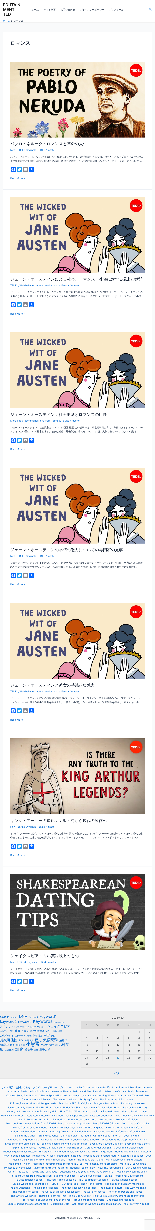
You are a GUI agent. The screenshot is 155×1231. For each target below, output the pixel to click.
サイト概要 (50, 9)
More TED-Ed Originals (23, 962)
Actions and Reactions (128, 1087)
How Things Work (70, 1111)
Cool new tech (77, 1095)
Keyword (33, 1017)
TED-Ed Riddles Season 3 (93, 1179)
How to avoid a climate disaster (101, 1111)
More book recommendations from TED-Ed (35, 420)
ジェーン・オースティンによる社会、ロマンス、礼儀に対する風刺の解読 (76, 279)
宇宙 (47, 1035)
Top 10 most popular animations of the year (46, 1199)
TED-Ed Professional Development (123, 1175)
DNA (23, 1016)
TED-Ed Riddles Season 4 (125, 1179)
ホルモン (4, 1031)
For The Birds (43, 1107)
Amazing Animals (17, 1091)
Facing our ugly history (21, 1107)
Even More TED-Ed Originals (75, 1103)
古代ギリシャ (7, 1035)
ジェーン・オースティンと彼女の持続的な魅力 (52, 685)
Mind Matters (106, 1119)
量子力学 (44, 1049)
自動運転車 (9, 1050)
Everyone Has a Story (106, 1103)
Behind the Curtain (115, 1091)
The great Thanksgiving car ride (78, 1187)
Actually (148, 1087)
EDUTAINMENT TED (11, 9)
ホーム (35, 9)
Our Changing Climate (138, 1167)
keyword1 (48, 1016)
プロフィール (116, 9)
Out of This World (18, 1171)
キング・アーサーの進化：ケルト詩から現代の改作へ (58, 820)
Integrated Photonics (38, 1115)
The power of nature (110, 1187)
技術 (53, 1036)
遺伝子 (29, 1049)
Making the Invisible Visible (138, 1115)
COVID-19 (4, 1017)
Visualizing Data (60, 1203)
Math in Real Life (27, 1119)
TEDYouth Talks (69, 1183)
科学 (65, 1044)
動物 (55, 1031)
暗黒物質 (29, 1040)
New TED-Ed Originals (23, 150)
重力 (36, 1050)
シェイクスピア (58, 1026)
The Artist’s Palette (91, 1183)
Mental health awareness (82, 1119)
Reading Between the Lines (131, 1171)
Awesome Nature (61, 1091)
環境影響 (20, 1045)
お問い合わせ (68, 9)
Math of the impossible (52, 1119)
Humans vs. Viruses (12, 1115)
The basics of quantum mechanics (124, 1183)
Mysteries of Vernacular (135, 1123)
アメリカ (5, 1026)
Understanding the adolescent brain (27, 1203)
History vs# (13, 1111)
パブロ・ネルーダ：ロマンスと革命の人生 (48, 143)
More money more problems (74, 1123)
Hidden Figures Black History (130, 1107)
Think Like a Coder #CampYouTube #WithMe (118, 1195)
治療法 (63, 1040)
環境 (12, 1045)
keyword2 (8, 1022)
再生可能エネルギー (41, 1031)
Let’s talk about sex (101, 1115)
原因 (60, 1031)
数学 (21, 1040)
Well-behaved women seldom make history (44, 285)
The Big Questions (19, 1187)
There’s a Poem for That (52, 1195)
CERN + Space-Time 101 (53, 1095)
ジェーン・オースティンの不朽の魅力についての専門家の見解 (66, 549)
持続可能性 (8, 1040)
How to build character (135, 1111)
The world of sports (93, 1191)
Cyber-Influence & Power (36, 1099)
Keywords (43, 1021)
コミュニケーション (35, 1026)
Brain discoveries (138, 1091)
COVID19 (14, 1017)
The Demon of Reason (45, 1187)
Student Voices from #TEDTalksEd (32, 1175)
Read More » (17, 178)
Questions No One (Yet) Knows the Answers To (86, 1171)
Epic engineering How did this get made (33, 1103)
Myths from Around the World (30, 1127)
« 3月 (117, 1073)
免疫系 (25, 1031)
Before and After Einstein (87, 1091)
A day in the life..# (102, 1087)
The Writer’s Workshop (23, 1195)
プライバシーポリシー (92, 9)
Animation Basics (39, 1091)
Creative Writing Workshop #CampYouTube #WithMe (118, 1095)
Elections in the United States (117, 1099)
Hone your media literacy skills (40, 1111)
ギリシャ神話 (18, 1027)
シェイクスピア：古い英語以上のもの (44, 955)
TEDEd (41, 150)
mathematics (59, 1022)
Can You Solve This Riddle (21, 1095)
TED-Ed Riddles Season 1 (29, 1179)
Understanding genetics (120, 1199)
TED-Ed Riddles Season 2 (61, 1179)
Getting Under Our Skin (67, 1107)
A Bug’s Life (83, 1087)
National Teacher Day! (62, 1127)
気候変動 (50, 1040)
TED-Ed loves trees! (89, 1175)
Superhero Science (65, 1175)
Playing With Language (44, 1171)
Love (117, 1115)
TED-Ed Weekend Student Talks (29, 1183)
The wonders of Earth (25, 1191)
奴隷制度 (37, 1035)
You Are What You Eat (136, 1203)
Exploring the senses (133, 1103)
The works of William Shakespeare (60, 1191)
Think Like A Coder (80, 1195)
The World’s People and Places (124, 1191)
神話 (57, 1045)
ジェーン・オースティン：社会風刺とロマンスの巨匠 (58, 414)
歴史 (38, 1040)
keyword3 (24, 1021)
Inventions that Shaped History (70, 1115)
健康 (17, 1031)
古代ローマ (20, 1036)
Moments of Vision (127, 1119)
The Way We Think (135, 1187)
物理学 (4, 1045)
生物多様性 (47, 1045)
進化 (19, 1049)
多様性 (28, 1036)
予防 (11, 1031)
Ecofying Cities (88, 1099)
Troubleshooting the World (89, 1199)
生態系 (32, 1044)
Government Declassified (97, 1107)
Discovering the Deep (65, 1099)
